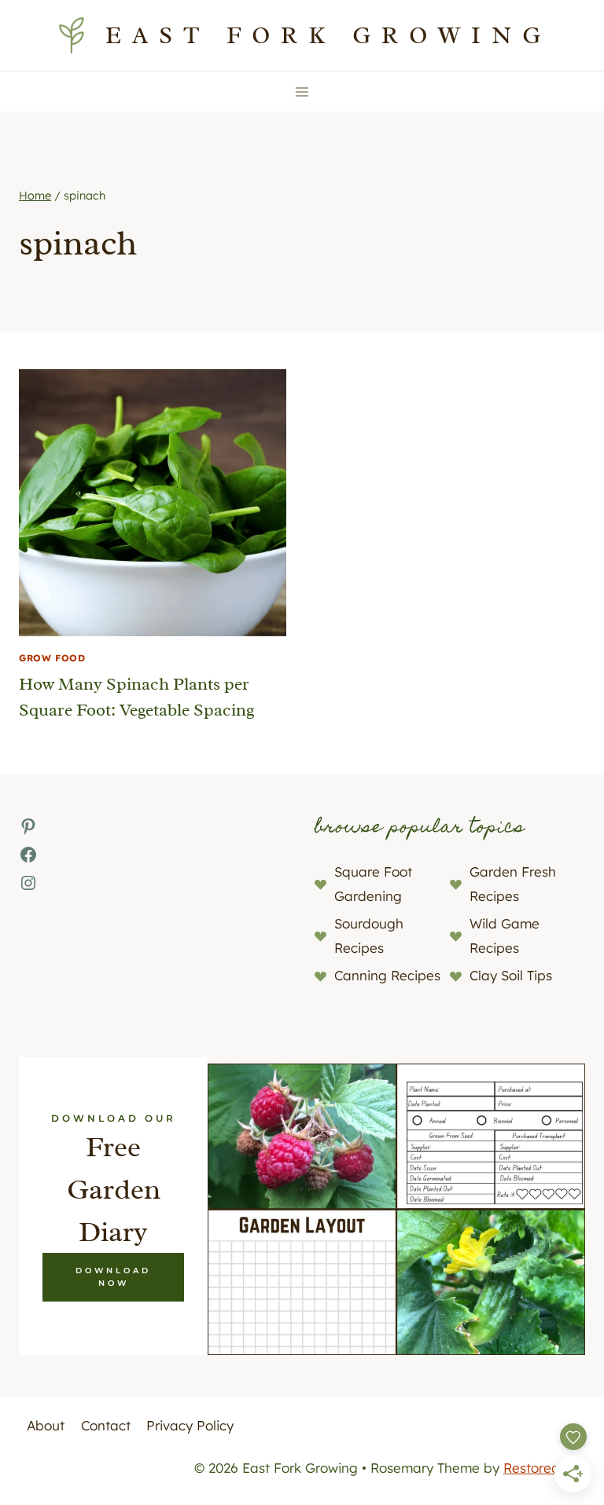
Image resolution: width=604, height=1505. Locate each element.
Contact (106, 1425)
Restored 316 (544, 1467)
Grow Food (52, 658)
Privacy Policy (190, 1425)
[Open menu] (302, 91)
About (45, 1425)
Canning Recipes (387, 975)
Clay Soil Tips (511, 975)
